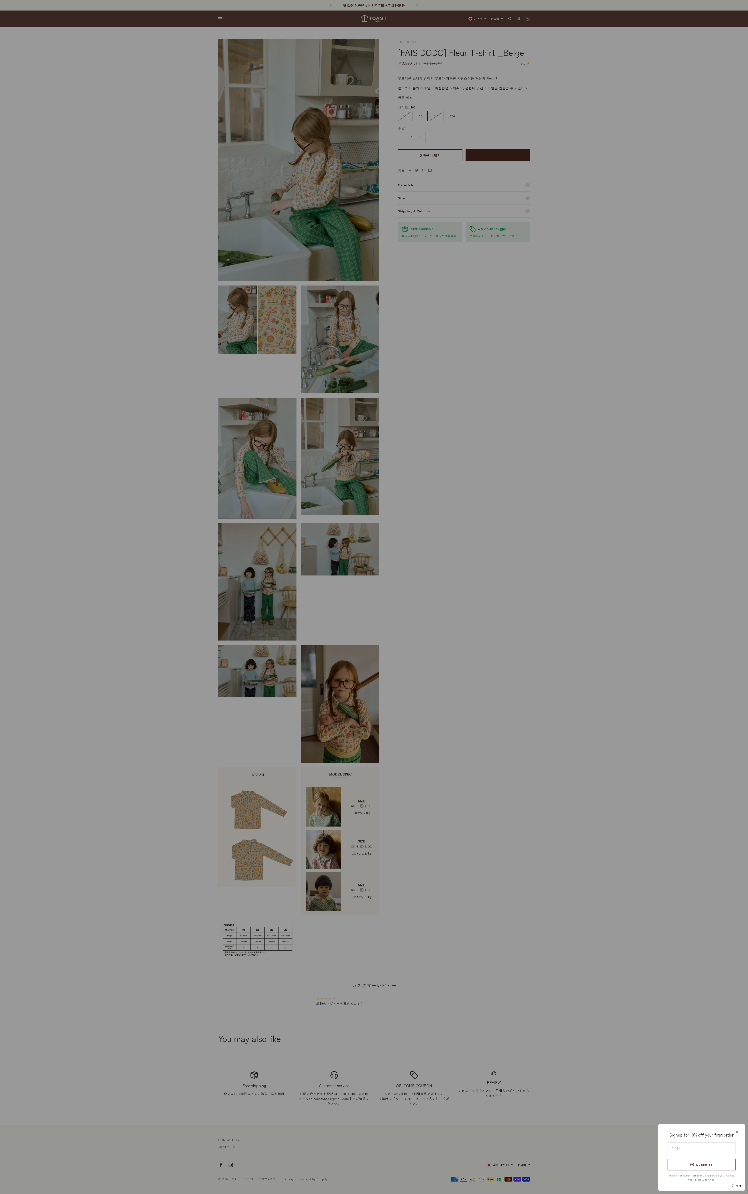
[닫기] (737, 1132)
